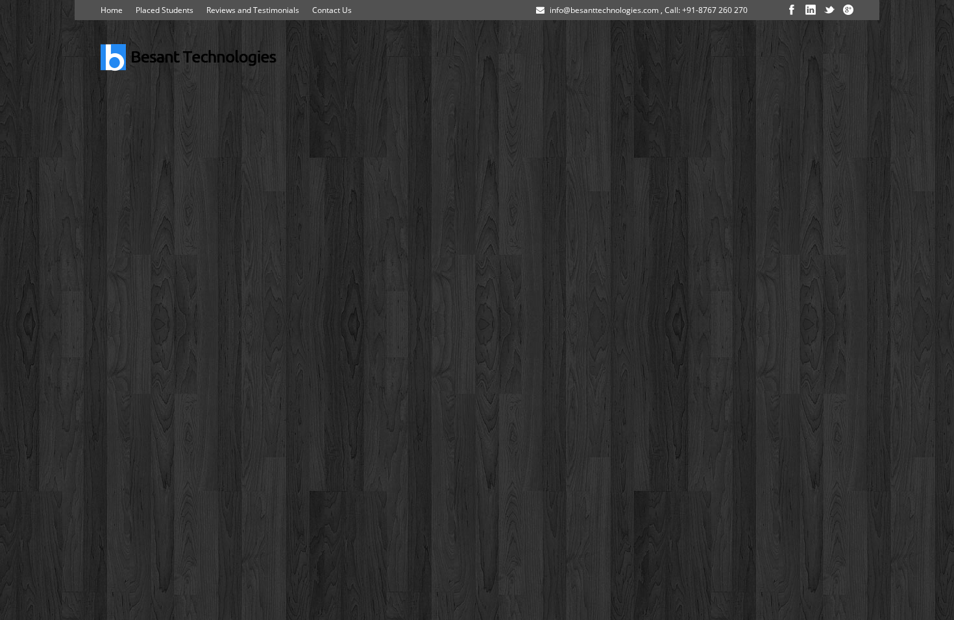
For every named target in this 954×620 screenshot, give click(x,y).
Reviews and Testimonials (252, 10)
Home (112, 10)
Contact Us (332, 10)
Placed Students (164, 10)
